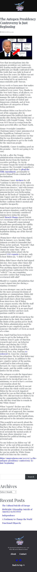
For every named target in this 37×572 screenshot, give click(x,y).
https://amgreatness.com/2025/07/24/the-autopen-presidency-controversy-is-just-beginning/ (18, 460)
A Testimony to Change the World (17, 519)
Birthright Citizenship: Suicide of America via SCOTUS (17, 510)
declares (19, 180)
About (13, 554)
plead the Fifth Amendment (14, 170)
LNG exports (12, 254)
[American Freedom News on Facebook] (20, 560)
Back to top (17, 565)
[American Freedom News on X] (17, 560)
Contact (22, 554)
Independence (8, 515)
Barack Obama (11, 217)
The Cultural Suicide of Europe (16, 505)
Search (31, 476)
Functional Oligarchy (11, 523)
